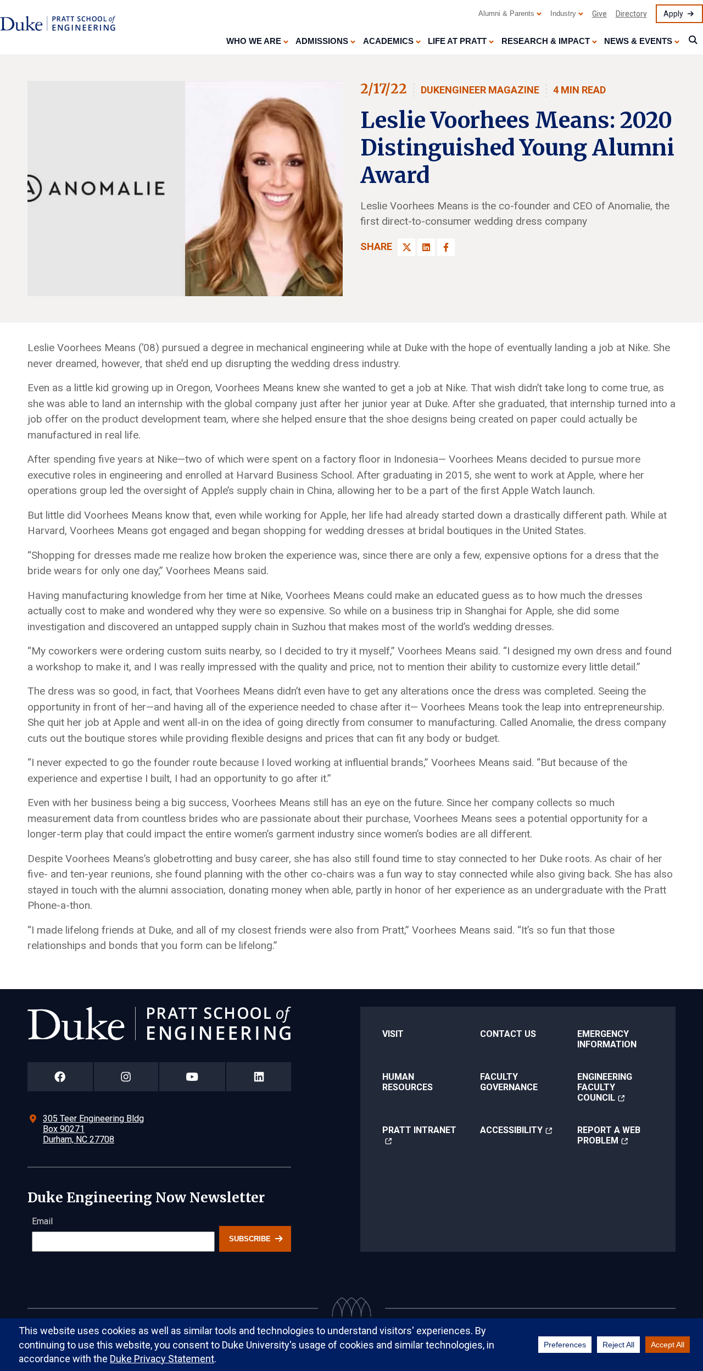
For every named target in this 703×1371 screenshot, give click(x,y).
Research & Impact (545, 41)
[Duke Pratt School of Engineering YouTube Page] (192, 1076)
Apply (673, 13)
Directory (631, 13)
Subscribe (250, 1239)
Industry (563, 13)
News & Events (638, 41)
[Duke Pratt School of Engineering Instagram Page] (126, 1076)
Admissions (321, 41)
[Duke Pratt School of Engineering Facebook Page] (60, 1076)
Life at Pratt (457, 41)
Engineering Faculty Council (604, 1087)
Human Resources (407, 1082)
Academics (388, 41)
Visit (393, 1034)
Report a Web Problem (608, 1135)
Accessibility (511, 1130)
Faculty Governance (509, 1082)
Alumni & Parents (506, 13)
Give (599, 13)
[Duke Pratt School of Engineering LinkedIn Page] (258, 1076)
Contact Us (508, 1034)
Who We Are (253, 41)
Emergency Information (607, 1039)
